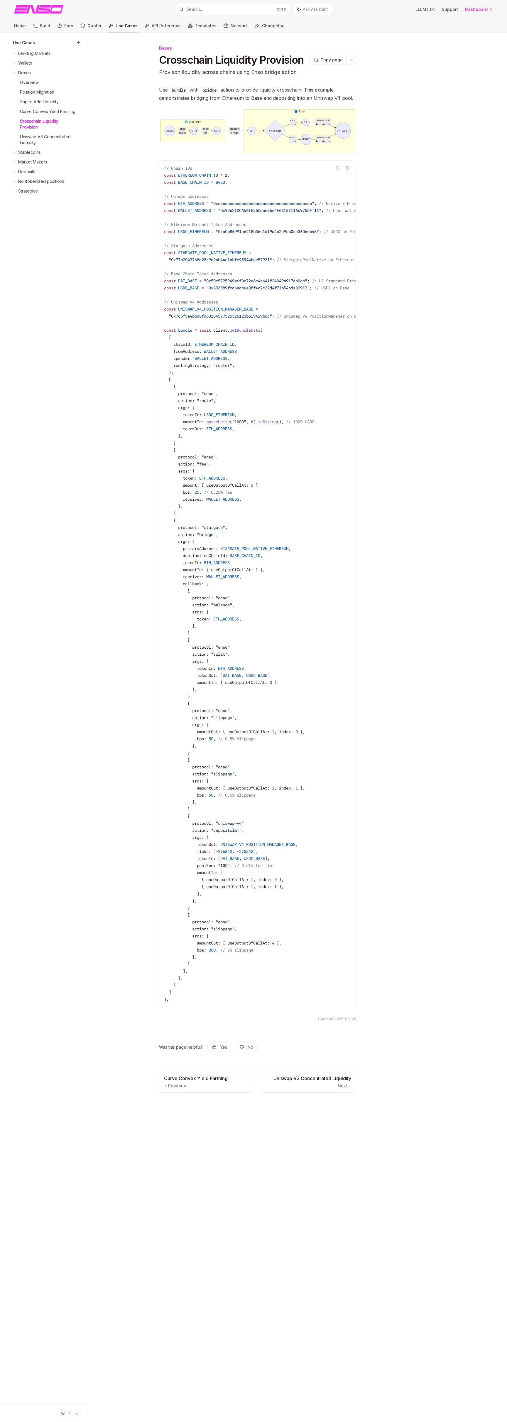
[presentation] (257, 584)
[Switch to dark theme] (76, 1413)
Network (239, 25)
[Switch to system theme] (63, 1413)
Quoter (94, 25)
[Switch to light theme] (69, 1413)
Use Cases (127, 25)
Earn (68, 25)
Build (45, 25)
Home (20, 25)
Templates (206, 25)
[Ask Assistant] (347, 168)
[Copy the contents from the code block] (338, 168)
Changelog (273, 25)
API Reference (166, 25)
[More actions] (351, 60)
